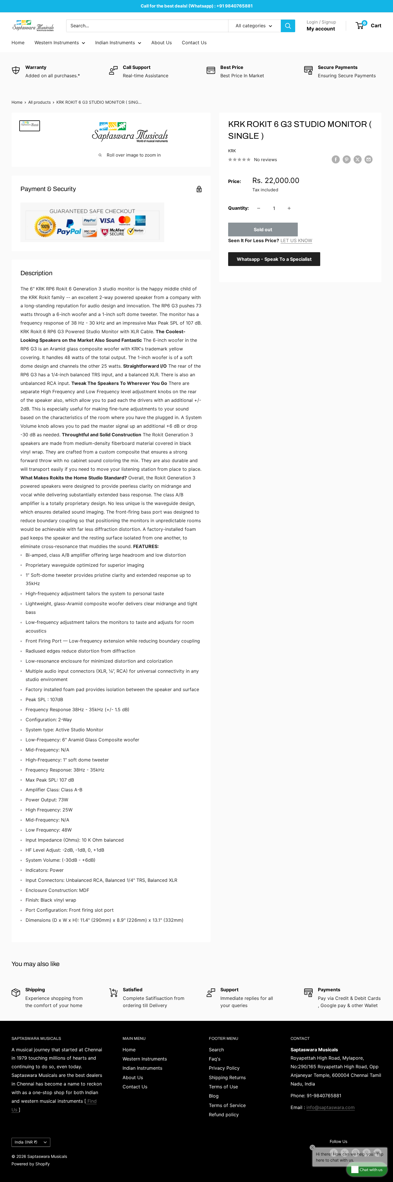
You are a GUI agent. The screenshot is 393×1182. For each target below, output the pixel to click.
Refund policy (224, 1114)
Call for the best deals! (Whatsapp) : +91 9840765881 (197, 6)
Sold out (263, 229)
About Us (161, 42)
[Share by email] (369, 159)
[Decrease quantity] (259, 208)
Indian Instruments (115, 42)
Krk (232, 150)
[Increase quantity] (289, 208)
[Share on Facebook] (336, 159)
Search (216, 1049)
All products (39, 102)
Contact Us (194, 42)
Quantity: (238, 208)
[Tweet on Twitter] (358, 159)
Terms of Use (223, 1087)
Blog (214, 1096)
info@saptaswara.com (330, 1107)
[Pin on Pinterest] (347, 159)
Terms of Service (227, 1105)
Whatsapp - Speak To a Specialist (274, 259)
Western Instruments (57, 42)
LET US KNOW (296, 240)
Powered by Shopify (31, 1163)
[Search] (288, 26)
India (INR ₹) (26, 1142)
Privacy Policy (224, 1068)
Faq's (214, 1059)
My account (321, 29)
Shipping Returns (227, 1077)
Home (18, 42)
